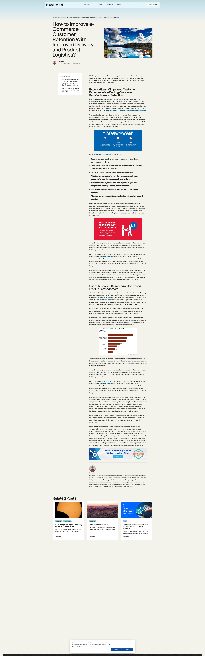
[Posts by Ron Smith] (54, 63)
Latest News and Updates (59, 17)
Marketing (58, 521)
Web (125, 521)
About (119, 4)
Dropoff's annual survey (105, 154)
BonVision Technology (107, 256)
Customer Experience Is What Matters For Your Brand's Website (135, 526)
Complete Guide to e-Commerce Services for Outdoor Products (125, 110)
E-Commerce (67, 521)
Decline (127, 649)
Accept (116, 649)
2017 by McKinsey (107, 300)
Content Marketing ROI (98, 524)
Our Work (99, 4)
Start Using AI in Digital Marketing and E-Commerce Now (68, 525)
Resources (109, 4)
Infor (90, 99)
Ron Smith (61, 61)
